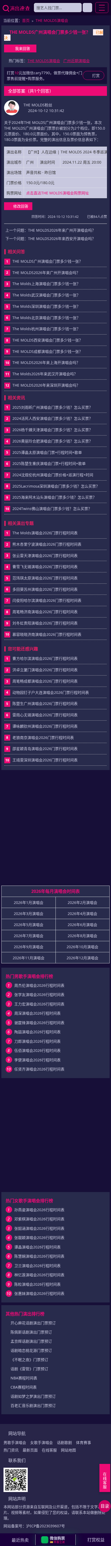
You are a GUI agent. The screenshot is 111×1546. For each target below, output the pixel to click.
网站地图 (68, 1450)
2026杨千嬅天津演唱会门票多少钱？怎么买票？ (52, 429)
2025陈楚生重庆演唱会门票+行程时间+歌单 (49, 463)
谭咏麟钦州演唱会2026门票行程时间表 (45, 726)
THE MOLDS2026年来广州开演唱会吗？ (62, 230)
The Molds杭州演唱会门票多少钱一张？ (46, 328)
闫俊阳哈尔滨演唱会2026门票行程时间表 (46, 600)
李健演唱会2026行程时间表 (37, 1059)
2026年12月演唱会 (82, 957)
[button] (55, 1539)
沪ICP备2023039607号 (45, 1525)
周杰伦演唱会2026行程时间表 (39, 985)
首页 (26, 20)
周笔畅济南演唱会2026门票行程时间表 (45, 611)
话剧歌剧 (64, 1442)
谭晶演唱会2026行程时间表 (37, 1247)
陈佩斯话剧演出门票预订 (31, 1332)
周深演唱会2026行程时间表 (37, 1013)
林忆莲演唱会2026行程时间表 (39, 1274)
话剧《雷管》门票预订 (29, 1368)
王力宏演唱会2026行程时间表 (39, 1004)
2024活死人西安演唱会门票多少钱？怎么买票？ (52, 418)
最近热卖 (20, 1540)
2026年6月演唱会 (82, 924)
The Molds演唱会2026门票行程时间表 (45, 532)
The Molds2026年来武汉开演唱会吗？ (45, 373)
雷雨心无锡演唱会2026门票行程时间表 (45, 714)
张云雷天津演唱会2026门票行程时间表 (45, 555)
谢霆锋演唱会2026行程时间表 (39, 1022)
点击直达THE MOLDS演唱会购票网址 (57, 192)
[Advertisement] (55, 830)
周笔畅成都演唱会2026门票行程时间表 (45, 681)
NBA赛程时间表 (24, 1377)
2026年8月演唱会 (82, 935)
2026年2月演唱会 (82, 902)
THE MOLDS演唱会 (52, 20)
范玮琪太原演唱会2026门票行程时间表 (45, 577)
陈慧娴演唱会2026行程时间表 (39, 1256)
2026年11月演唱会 (28, 957)
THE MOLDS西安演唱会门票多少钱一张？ (47, 340)
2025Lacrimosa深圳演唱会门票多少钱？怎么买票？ (56, 486)
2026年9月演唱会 (28, 946)
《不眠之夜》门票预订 (29, 1359)
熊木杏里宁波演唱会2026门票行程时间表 (46, 544)
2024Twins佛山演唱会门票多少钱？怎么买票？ (52, 508)
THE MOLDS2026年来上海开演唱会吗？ (46, 362)
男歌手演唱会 (15, 1442)
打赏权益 (96, 1540)
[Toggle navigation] (101, 7)
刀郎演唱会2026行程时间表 (37, 1041)
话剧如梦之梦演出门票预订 (33, 1396)
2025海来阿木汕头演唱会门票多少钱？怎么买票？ (54, 497)
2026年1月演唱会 (28, 902)
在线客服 (49, 1450)
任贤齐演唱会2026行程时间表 (39, 1069)
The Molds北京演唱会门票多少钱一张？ (46, 317)
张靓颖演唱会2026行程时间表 (39, 1237)
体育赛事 (83, 1442)
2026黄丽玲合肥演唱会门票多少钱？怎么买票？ (52, 441)
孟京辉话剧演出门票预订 (31, 1341)
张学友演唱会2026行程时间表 (39, 994)
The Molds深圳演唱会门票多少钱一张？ (46, 306)
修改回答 (20, 206)
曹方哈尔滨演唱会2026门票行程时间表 (45, 658)
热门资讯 (11, 1450)
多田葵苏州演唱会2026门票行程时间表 (45, 589)
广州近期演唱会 (76, 60)
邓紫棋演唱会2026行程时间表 (39, 1218)
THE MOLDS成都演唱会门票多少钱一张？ (47, 351)
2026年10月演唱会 (82, 946)
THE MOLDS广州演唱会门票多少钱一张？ (47, 261)
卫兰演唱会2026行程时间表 (37, 1265)
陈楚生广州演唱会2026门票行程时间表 (45, 703)
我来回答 (22, 48)
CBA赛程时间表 (24, 1387)
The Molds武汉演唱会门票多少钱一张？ (46, 295)
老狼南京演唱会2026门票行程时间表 (43, 737)
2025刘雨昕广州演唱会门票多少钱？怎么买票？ (52, 407)
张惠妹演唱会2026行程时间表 (39, 1293)
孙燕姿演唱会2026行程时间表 (39, 1209)
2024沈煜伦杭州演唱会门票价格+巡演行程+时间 (52, 474)
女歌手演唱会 (41, 1442)
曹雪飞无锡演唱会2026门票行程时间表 (45, 566)
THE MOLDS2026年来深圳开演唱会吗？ (46, 385)
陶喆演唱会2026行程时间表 (37, 1031)
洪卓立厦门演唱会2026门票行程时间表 (45, 669)
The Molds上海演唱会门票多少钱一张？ (46, 283)
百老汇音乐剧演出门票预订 (33, 1405)
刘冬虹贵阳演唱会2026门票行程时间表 (45, 623)
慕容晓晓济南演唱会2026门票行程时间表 (46, 634)
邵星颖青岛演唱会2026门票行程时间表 (45, 748)
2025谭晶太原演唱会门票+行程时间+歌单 (47, 452)
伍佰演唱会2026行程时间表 (37, 1050)
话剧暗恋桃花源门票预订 (31, 1350)
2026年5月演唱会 (28, 924)
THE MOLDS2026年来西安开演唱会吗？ (62, 238)
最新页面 (30, 1450)
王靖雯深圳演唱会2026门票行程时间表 (45, 759)
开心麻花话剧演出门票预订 (33, 1322)
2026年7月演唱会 (28, 935)
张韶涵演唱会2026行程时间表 (39, 1228)
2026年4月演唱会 (82, 913)
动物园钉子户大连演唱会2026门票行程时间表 (50, 692)
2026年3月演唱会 (28, 913)
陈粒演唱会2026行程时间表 (37, 1284)
